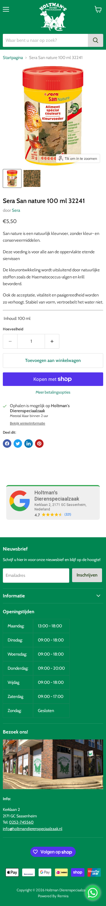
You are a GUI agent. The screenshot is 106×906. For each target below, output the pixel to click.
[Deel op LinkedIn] (28, 443)
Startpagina (13, 57)
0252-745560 (21, 822)
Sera (16, 210)
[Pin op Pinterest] (39, 443)
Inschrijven (87, 575)
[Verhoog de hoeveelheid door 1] (52, 341)
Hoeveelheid (13, 329)
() (67, 514)
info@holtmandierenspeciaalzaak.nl (32, 828)
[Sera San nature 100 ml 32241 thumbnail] (12, 178)
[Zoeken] (95, 40)
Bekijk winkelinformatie (27, 423)
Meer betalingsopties (53, 392)
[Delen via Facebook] (7, 443)
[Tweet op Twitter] (18, 443)
